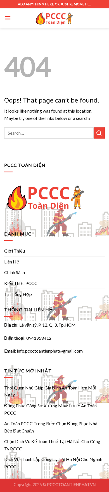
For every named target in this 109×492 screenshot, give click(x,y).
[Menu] (7, 18)
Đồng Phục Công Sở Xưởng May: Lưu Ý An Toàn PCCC (50, 409)
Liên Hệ (11, 261)
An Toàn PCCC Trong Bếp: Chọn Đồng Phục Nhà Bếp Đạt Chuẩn (50, 427)
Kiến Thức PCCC (20, 283)
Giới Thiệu (14, 250)
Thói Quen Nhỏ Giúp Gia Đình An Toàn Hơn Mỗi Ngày (50, 391)
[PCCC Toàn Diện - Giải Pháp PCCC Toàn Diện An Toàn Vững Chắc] (54, 18)
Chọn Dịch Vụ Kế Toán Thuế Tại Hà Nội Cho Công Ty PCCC (52, 445)
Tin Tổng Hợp (18, 294)
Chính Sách (14, 272)
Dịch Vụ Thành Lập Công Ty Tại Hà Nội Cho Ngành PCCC (53, 463)
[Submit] (99, 132)
